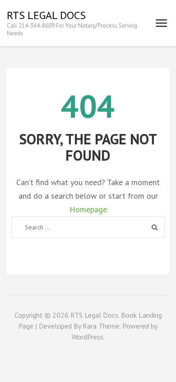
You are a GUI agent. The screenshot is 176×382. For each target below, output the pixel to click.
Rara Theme (101, 325)
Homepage (88, 209)
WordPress (87, 336)
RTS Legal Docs (46, 15)
